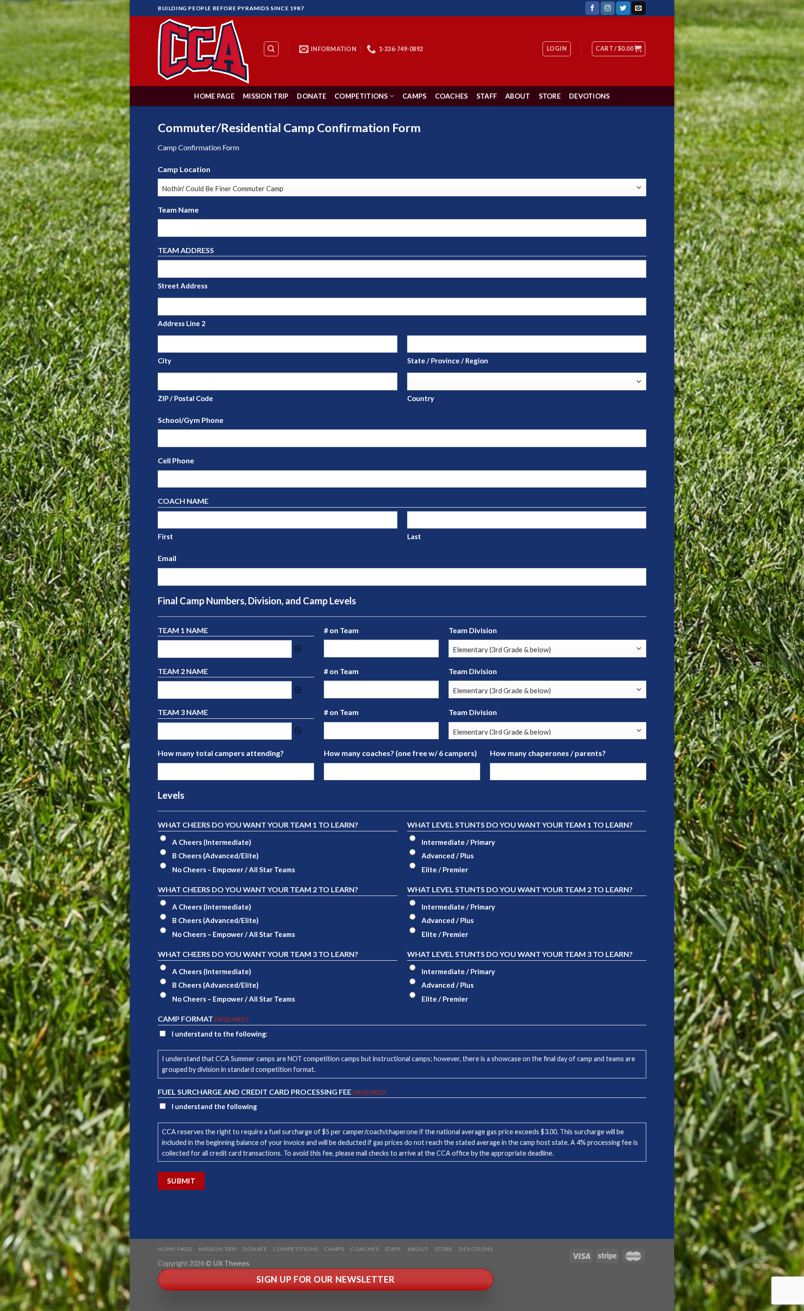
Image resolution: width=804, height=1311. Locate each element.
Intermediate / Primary (458, 842)
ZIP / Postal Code (185, 398)
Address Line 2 (182, 323)
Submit (181, 1181)
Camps (414, 96)
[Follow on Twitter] (623, 8)
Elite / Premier (445, 869)
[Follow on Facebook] (592, 8)
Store (550, 96)
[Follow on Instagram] (608, 8)
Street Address (183, 285)
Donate (311, 96)
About (517, 96)
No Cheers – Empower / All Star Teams (233, 869)
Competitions (361, 96)
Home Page (214, 96)
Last (414, 536)
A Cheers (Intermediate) (211, 842)
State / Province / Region (447, 360)
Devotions (589, 96)
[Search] (271, 48)
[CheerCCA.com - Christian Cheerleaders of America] (203, 51)
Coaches (451, 96)
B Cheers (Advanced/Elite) (215, 855)
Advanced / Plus (448, 855)
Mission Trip (265, 96)
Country (420, 398)
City (164, 360)
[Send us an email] (638, 8)
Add (298, 649)
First (165, 536)
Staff (486, 96)
